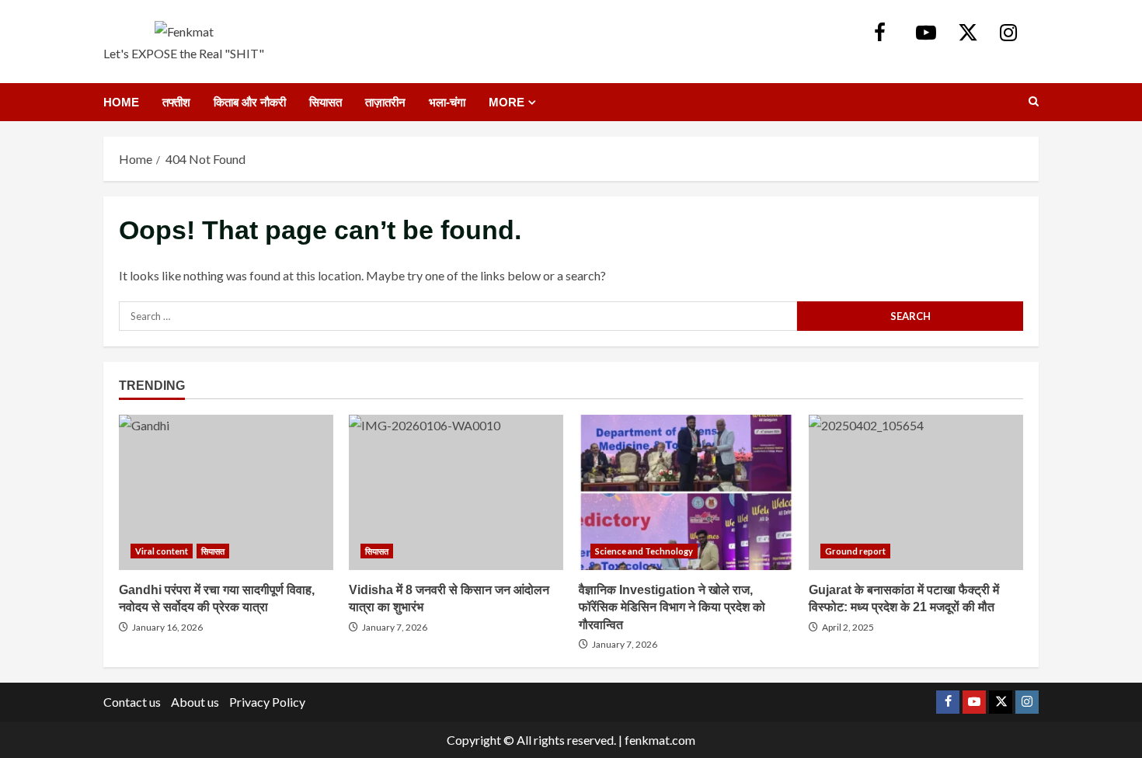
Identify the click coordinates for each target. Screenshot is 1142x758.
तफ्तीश (176, 102)
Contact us (132, 701)
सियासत (325, 102)
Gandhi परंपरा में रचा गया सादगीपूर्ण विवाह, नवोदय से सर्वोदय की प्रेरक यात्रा (226, 492)
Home (121, 102)
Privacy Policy (267, 701)
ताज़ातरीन (385, 102)
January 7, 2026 (394, 627)
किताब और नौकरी (250, 102)
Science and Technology (644, 551)
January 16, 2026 (167, 627)
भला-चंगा (447, 102)
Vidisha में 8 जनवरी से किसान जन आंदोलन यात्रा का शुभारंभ (456, 492)
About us (195, 701)
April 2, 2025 (848, 627)
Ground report (855, 551)
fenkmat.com (660, 739)
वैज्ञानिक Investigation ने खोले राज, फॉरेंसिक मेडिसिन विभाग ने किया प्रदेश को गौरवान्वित (686, 492)
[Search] (1034, 101)
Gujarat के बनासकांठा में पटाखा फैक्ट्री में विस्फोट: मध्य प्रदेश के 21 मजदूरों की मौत (916, 492)
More (506, 102)
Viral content (161, 551)
